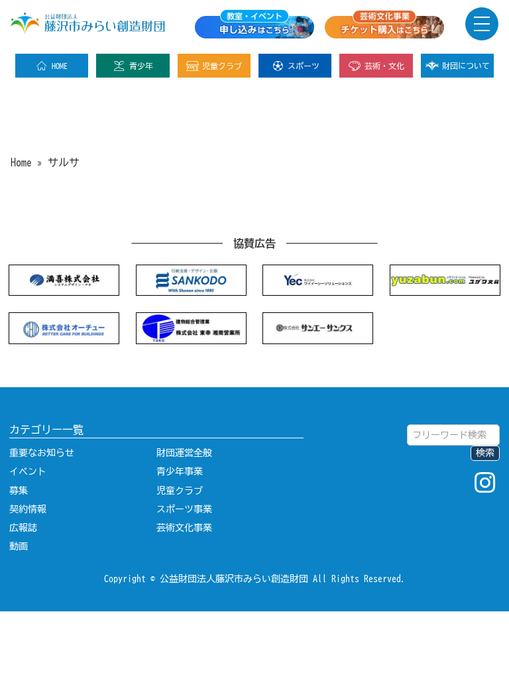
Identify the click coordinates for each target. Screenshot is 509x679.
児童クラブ (222, 66)
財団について (466, 66)
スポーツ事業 (184, 509)
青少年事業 (179, 471)
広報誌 (23, 527)
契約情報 (27, 509)
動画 (18, 546)
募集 (18, 490)
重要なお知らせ (41, 453)
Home (21, 162)
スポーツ (303, 66)
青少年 (141, 66)
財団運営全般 (184, 453)
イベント (27, 471)
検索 (485, 453)
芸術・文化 (384, 66)
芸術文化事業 (184, 527)
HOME (60, 66)
